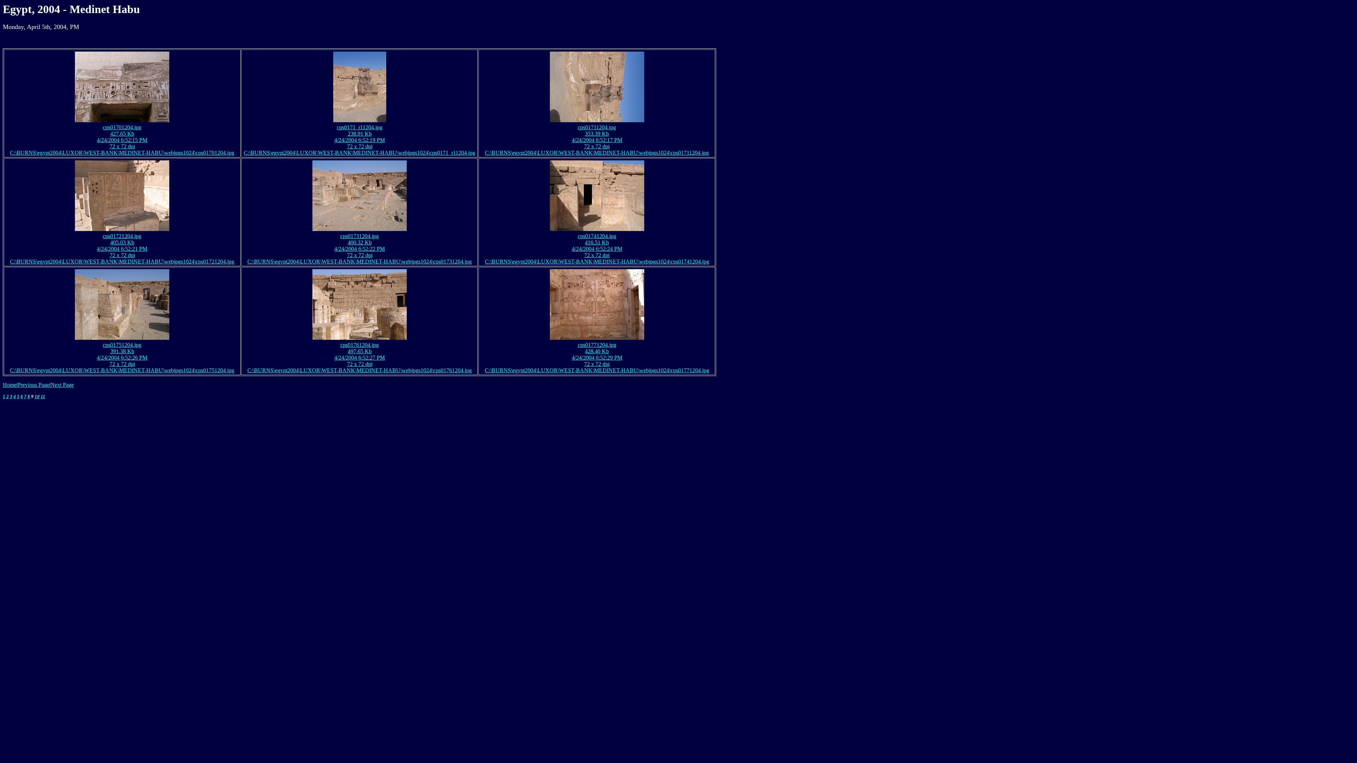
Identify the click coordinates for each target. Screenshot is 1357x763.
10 (37, 396)
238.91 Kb (360, 134)
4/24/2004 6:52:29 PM (597, 358)
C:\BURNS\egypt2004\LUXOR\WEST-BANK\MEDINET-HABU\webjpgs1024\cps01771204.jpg (597, 370)
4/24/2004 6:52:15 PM (122, 140)
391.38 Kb (122, 351)
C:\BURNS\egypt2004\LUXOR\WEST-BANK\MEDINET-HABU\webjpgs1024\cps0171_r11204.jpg (359, 153)
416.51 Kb (597, 242)
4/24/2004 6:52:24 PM (597, 249)
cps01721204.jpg (122, 236)
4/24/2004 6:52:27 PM (359, 358)
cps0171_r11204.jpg (359, 127)
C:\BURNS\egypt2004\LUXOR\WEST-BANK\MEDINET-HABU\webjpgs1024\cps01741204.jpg (597, 262)
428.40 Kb (597, 351)
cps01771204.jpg (597, 345)
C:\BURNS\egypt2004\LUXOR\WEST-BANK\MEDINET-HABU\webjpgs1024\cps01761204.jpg (359, 370)
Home (10, 385)
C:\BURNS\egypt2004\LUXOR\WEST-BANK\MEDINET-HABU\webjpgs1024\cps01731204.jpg (359, 262)
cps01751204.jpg (122, 345)
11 (43, 396)
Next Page (62, 385)
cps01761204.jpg (359, 345)
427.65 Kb (122, 134)
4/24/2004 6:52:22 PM (359, 249)
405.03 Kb (122, 242)
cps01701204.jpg (122, 127)
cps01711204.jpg (597, 127)
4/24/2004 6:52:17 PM (597, 140)
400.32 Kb (360, 242)
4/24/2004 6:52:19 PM (359, 140)
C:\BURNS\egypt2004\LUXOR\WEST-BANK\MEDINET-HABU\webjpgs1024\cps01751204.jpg (122, 370)
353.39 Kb (597, 134)
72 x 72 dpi (122, 146)
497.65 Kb (360, 351)
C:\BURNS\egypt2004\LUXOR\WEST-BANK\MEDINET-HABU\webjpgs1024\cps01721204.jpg (122, 262)
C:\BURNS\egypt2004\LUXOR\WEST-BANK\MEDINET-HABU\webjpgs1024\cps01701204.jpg (122, 153)
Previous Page (33, 385)
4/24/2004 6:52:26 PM (122, 358)
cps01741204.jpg (597, 236)
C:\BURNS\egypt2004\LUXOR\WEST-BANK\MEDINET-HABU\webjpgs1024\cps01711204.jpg (597, 153)
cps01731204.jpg (359, 236)
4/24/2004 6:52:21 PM (122, 249)
